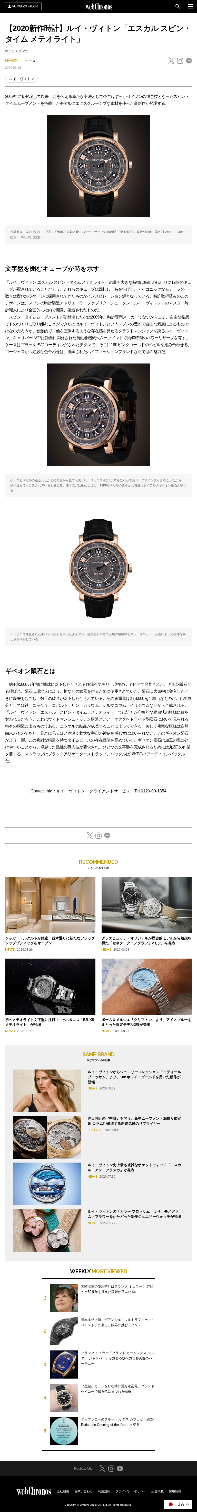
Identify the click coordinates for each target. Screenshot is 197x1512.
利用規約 (104, 1491)
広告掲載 (157, 1491)
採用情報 (175, 1491)
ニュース (28, 61)
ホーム (9, 51)
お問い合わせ (83, 1491)
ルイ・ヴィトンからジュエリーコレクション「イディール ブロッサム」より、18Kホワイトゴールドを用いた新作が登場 (134, 1077)
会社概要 (63, 1491)
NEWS (23, 51)
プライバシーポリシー (130, 1491)
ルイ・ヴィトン (21, 79)
